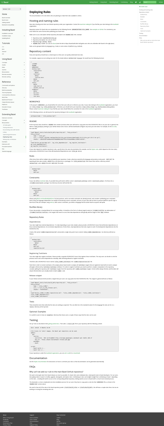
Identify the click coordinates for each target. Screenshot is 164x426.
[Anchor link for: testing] (39, 320)
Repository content (144, 12)
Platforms (4, 104)
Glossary (4, 88)
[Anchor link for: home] (8, 14)
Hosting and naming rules (146, 10)
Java (3, 49)
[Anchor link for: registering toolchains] (48, 253)
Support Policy (34, 425)
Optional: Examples (145, 31)
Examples (4, 142)
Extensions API (6, 144)
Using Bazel (103, 2)
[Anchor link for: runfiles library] (43, 207)
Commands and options (8, 85)
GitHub (161, 2)
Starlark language (6, 151)
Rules (3, 67)
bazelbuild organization (52, 353)
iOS (3, 54)
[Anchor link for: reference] (11, 82)
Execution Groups (6, 107)
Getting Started (93, 2)
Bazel (54, 43)
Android (4, 51)
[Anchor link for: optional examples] (47, 311)
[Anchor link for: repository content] (52, 51)
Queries (4, 69)
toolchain (42, 181)
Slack (58, 425)
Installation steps (6, 36)
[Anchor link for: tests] (35, 301)
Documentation (143, 35)
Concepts (4, 62)
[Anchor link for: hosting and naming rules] (59, 20)
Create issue (143, 6)
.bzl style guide (7, 125)
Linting (4, 132)
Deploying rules (7, 137)
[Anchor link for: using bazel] (13, 59)
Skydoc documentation (40, 361)
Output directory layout (8, 102)
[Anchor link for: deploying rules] (51, 11)
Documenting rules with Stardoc (11, 130)
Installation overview (7, 33)
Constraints (143, 21)
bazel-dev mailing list (85, 24)
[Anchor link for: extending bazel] (16, 114)
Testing (141, 33)
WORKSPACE (143, 14)
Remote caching (6, 77)
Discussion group (61, 423)
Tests (141, 28)
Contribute (6, 421)
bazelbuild (115, 24)
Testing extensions (8, 127)
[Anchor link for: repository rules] (45, 217)
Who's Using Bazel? (8, 417)
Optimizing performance (9, 134)
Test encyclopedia (6, 92)
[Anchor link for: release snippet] (42, 275)
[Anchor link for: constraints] (40, 177)
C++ (3, 47)
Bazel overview (6, 17)
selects (52, 202)
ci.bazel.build (76, 353)
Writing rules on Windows (9, 139)
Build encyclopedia (7, 90)
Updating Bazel (6, 38)
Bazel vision (5, 20)
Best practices (5, 72)
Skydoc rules (94, 149)
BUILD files (5, 97)
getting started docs (53, 323)
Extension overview (7, 118)
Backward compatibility (8, 25)
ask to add (67, 353)
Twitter (58, 417)
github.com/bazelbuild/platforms (45, 198)
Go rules (114, 126)
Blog (131, 2)
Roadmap (5, 419)
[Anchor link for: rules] (35, 156)
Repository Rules (144, 26)
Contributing (124, 2)
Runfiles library (144, 24)
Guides (4, 65)
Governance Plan (7, 423)
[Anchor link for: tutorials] (11, 43)
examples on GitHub (98, 29)
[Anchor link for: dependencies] (41, 221)
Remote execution (7, 74)
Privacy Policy (7, 425)
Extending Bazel (113, 2)
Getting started (6, 22)
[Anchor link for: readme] (37, 121)
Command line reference (8, 95)
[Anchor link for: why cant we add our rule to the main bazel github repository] (84, 372)
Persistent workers (7, 146)
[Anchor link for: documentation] (48, 358)
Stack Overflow (34, 417)
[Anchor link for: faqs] (36, 366)
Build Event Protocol (7, 99)
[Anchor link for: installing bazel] (16, 30)
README (142, 17)
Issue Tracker (33, 419)
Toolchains (5, 109)
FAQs (140, 38)
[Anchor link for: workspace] (41, 101)
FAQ (3, 149)
